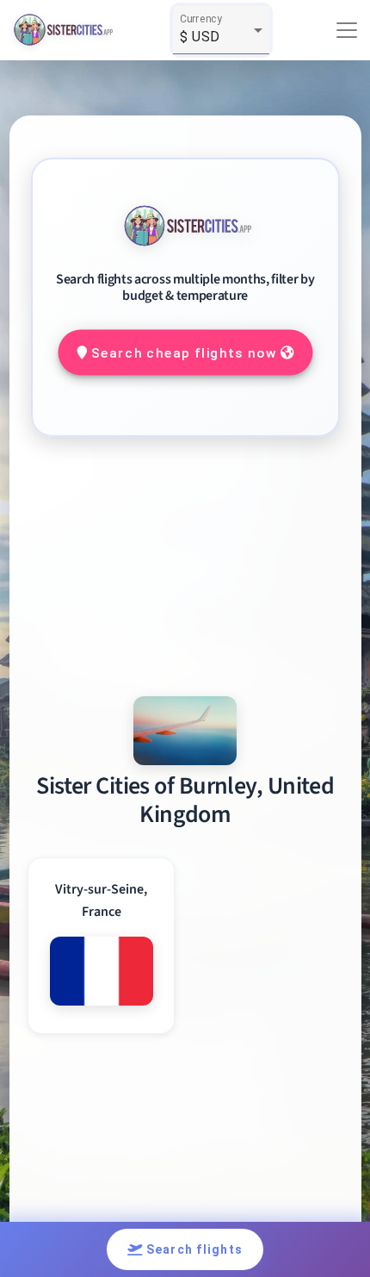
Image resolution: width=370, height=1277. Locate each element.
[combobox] (221, 37)
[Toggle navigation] (346, 30)
